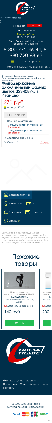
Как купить (25, 66)
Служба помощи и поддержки (26, 406)
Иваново (16, 18)
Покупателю (10, 384)
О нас (24, 384)
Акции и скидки (38, 384)
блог (35, 66)
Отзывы (44, 142)
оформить (34, 25)
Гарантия (12, 66)
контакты (44, 66)
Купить (19, 322)
